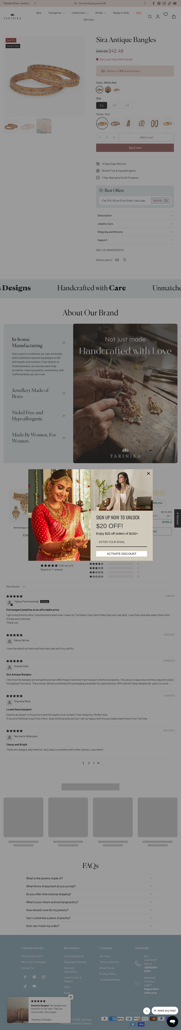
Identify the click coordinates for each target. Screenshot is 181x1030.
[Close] (148, 473)
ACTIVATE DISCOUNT (121, 553)
